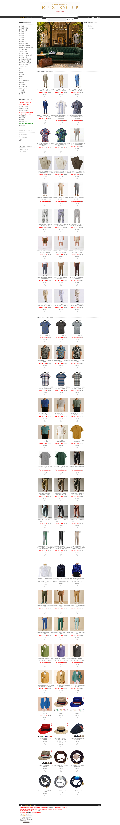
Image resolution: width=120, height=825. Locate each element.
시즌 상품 (21, 90)
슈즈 (20, 70)
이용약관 (34, 805)
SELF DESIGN (23, 88)
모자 (20, 68)
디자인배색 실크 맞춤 (25, 63)
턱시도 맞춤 (22, 31)
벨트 (20, 78)
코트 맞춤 (21, 39)
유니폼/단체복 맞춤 (24, 45)
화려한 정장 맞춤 (23, 28)
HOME (99, 805)
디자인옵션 (22, 118)
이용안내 (21, 805)
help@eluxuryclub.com (41, 810)
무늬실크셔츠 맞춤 (24, 61)
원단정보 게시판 (23, 108)
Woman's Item (23, 66)
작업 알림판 (22, 116)
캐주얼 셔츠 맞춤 (23, 53)
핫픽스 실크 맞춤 (23, 64)
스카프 (21, 72)
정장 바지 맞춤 (23, 41)
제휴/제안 (21, 119)
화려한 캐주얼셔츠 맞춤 (25, 55)
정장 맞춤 (21, 26)
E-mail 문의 (22, 140)
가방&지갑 (22, 84)
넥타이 (21, 76)
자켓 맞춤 (21, 33)
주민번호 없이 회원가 (89, 28)
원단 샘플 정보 (23, 86)
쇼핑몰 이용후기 (23, 110)
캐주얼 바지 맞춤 (23, 43)
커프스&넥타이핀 (24, 80)
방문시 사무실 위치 (88, 26)
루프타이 (21, 74)
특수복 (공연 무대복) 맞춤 (26, 47)
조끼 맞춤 (21, 37)
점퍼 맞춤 (21, 35)
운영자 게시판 (23, 121)
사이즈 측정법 (87, 25)
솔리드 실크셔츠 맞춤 (25, 59)
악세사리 (21, 82)
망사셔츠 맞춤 (23, 57)
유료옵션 (21, 94)
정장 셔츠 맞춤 (23, 49)
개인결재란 (22, 92)
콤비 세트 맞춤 (23, 30)
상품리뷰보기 (23, 125)
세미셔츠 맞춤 (23, 51)
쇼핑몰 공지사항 (23, 106)
